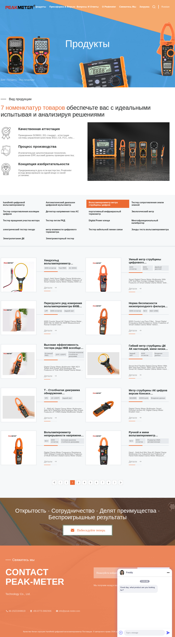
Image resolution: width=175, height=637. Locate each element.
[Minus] (168, 572)
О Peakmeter (109, 6)
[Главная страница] (20, 7)
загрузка (144, 6)
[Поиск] (154, 6)
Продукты (40, 6)
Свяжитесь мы (127, 6)
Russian (165, 7)
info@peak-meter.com (69, 611)
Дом (3, 80)
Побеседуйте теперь (91, 530)
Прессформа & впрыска (62, 6)
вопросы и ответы (88, 6)
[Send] (168, 633)
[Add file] (121, 633)
